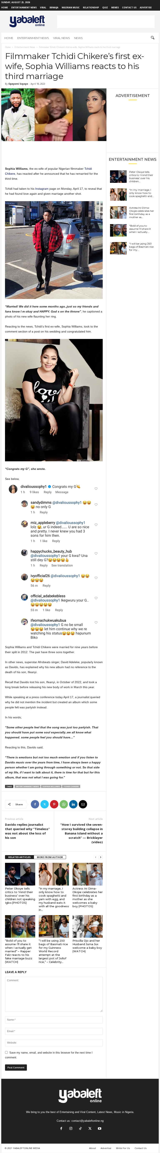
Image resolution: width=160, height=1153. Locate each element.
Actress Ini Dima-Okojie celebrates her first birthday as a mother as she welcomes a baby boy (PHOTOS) (87, 897)
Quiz (105, 7)
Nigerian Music (71, 7)
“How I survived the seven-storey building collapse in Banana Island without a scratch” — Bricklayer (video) (81, 833)
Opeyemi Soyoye (18, 83)
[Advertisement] (106, 21)
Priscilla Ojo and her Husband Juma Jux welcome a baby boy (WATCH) (87, 946)
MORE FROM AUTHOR (50, 857)
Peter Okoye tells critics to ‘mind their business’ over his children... (141, 176)
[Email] (83, 804)
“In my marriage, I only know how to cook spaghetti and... (141, 193)
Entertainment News (24, 7)
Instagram (42, 188)
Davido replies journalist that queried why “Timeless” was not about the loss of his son (27, 831)
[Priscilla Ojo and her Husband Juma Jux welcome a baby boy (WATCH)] (87, 926)
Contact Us (129, 7)
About (92, 1148)
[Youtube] (99, 1128)
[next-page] (101, 857)
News (78, 38)
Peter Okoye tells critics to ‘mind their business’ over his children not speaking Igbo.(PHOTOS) (20, 895)
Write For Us (123, 1148)
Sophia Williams (51, 786)
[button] (152, 38)
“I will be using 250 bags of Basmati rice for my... (141, 246)
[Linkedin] (73, 804)
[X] (44, 804)
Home (4, 7)
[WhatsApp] (64, 804)
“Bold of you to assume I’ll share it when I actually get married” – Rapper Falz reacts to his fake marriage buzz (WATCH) (18, 951)
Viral (43, 7)
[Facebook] (35, 804)
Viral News (61, 38)
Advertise (146, 7)
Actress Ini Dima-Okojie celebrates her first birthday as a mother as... (141, 212)
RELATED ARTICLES (19, 857)
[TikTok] (80, 1128)
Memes (115, 7)
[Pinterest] (54, 804)
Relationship (91, 7)
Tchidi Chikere (71, 786)
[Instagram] (71, 1128)
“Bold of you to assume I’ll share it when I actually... (140, 228)
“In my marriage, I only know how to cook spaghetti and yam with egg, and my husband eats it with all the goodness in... (54, 899)
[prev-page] (96, 857)
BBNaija (54, 7)
